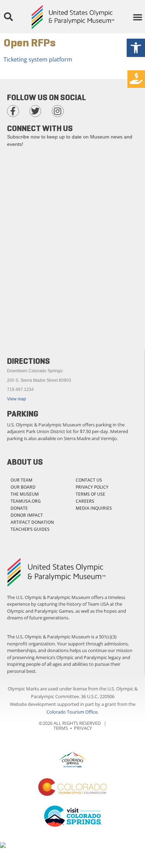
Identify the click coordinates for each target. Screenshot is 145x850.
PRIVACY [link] (83, 728)
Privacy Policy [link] (92, 487)
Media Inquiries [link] (94, 508)
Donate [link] (19, 508)
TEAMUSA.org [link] (26, 501)
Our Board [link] (23, 487)
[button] (8, 17)
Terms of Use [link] (90, 494)
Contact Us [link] (89, 480)
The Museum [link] (25, 494)
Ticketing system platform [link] (38, 59)
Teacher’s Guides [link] (30, 529)
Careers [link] (85, 501)
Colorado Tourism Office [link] (71, 712)
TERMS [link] (60, 728)
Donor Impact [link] (27, 515)
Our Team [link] (21, 480)
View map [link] (16, 399)
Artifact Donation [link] (32, 522)
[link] (136, 48)
